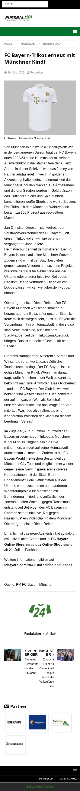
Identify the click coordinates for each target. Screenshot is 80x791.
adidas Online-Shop (47, 544)
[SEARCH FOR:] (25, 4)
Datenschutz (68, 778)
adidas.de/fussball (57, 565)
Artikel (51, 634)
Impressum (46, 778)
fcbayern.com (15, 565)
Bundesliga (52, 43)
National (28, 43)
